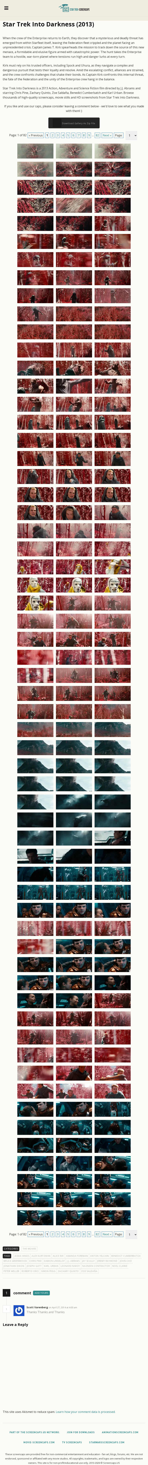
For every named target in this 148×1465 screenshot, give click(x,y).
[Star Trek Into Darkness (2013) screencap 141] (113, 990)
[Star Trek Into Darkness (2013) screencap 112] (35, 827)
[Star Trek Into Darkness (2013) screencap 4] (35, 176)
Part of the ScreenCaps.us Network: (35, 1432)
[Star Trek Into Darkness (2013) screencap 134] (74, 954)
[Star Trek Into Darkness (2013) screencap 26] (74, 303)
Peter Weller (11, 1271)
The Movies (29, 1248)
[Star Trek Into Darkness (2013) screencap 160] (35, 1117)
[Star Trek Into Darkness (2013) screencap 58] (35, 502)
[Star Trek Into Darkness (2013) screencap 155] (74, 1080)
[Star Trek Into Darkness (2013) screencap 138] (113, 972)
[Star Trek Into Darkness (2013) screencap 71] (74, 574)
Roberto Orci (30, 1271)
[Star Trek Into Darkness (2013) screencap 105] (113, 773)
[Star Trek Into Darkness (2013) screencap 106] (35, 791)
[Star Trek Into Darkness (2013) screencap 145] (35, 1026)
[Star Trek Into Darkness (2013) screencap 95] (74, 719)
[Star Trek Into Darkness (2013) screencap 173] (74, 1189)
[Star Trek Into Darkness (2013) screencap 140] (74, 990)
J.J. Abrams (73, 1260)
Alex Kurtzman (41, 1255)
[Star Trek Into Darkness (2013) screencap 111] (113, 809)
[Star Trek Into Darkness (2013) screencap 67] (35, 556)
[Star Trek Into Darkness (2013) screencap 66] (113, 538)
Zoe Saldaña (89, 1271)
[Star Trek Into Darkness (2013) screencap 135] (113, 954)
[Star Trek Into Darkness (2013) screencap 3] (113, 158)
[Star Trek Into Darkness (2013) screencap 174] (113, 1189)
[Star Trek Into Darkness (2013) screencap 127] (35, 918)
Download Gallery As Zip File (78, 123)
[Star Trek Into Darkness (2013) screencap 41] (74, 393)
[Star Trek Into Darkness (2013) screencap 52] (35, 466)
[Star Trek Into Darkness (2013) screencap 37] (35, 375)
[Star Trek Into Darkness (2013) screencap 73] (35, 592)
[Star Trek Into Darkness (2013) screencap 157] (35, 1098)
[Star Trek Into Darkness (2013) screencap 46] (35, 429)
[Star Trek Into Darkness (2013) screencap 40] (35, 393)
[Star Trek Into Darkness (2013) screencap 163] (35, 1135)
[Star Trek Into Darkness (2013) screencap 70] (35, 574)
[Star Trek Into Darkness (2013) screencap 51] (113, 448)
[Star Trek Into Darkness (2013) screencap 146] (74, 1026)
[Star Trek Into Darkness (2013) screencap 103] (35, 773)
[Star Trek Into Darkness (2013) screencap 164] (74, 1135)
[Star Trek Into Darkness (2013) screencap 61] (35, 520)
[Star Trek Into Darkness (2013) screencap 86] (74, 665)
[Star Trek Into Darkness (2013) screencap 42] (113, 393)
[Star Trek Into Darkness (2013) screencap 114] (113, 827)
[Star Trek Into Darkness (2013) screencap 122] (74, 881)
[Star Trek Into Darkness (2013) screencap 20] (74, 267)
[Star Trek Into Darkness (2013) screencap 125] (74, 900)
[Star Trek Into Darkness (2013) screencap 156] (113, 1080)
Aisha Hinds (22, 1255)
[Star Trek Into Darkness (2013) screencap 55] (35, 484)
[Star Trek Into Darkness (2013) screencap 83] (74, 647)
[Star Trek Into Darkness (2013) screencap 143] (74, 1008)
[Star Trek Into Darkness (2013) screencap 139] (35, 990)
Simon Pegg (48, 1271)
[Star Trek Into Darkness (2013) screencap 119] (74, 863)
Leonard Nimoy (70, 1265)
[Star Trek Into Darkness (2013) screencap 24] (113, 285)
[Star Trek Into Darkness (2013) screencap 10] (35, 213)
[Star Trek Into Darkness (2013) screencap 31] (35, 339)
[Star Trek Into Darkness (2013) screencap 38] (74, 375)
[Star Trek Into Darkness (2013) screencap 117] (113, 845)
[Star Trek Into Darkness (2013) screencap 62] (74, 520)
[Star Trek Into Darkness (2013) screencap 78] (113, 610)
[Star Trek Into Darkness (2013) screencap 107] (74, 791)
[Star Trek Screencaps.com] (74, 8)
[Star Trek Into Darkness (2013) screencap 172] (35, 1189)
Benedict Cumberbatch (126, 1255)
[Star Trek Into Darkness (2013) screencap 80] (74, 628)
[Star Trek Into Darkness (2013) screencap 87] (113, 665)
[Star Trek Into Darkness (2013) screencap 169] (35, 1171)
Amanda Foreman (77, 1255)
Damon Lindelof (54, 1260)
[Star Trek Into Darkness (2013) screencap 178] (35, 1225)
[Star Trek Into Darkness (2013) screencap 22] (35, 285)
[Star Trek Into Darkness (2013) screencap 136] (35, 972)
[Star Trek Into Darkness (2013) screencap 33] (113, 339)
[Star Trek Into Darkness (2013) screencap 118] (35, 863)
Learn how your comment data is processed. (85, 1412)
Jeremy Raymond (107, 1260)
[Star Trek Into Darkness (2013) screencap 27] (113, 303)
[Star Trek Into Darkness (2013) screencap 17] (74, 249)
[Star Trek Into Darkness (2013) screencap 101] (74, 755)
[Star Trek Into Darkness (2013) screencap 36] (113, 357)
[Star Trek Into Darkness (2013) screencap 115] (35, 845)
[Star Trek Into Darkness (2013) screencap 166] (35, 1153)
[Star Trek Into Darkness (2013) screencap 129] (113, 918)
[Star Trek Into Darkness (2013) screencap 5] (74, 176)
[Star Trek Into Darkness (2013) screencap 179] (74, 1225)
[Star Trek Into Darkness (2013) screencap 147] (113, 1026)
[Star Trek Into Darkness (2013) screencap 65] (74, 538)
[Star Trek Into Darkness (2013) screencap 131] (74, 936)
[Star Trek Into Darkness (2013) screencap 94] (35, 719)
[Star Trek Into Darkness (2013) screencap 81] (113, 628)
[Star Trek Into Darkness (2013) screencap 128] (74, 918)
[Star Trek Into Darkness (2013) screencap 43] (35, 412)
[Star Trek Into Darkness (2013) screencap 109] (35, 809)
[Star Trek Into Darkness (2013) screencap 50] (74, 448)
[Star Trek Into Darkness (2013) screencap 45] (113, 412)
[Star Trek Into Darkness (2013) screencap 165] (113, 1135)
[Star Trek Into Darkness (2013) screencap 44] (74, 412)
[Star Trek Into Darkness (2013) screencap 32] (74, 339)
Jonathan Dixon (14, 1265)
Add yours (41, 1292)
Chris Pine (35, 1260)
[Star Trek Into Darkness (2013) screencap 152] (74, 1062)
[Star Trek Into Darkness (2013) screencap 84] (113, 647)
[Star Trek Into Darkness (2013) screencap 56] (74, 484)
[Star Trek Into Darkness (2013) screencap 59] (74, 502)
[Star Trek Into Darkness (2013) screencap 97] (35, 737)
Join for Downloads (81, 1432)
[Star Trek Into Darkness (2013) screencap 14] (74, 231)
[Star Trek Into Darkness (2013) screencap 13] (35, 231)
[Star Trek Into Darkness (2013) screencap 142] (35, 1008)
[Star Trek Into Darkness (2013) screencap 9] (113, 195)
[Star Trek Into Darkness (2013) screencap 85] (35, 665)
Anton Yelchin (99, 1255)
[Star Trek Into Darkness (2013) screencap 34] (35, 357)
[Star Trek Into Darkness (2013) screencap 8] (74, 195)
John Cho (126, 1260)
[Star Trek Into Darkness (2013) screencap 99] (113, 737)
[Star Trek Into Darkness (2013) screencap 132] (113, 936)
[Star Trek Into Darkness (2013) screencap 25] (35, 303)
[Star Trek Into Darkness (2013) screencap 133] (35, 954)
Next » (107, 135)
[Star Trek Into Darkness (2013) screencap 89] (74, 683)
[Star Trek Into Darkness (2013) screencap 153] (113, 1062)
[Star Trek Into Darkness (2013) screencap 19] (35, 267)
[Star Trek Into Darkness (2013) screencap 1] (35, 158)
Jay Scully (88, 1260)
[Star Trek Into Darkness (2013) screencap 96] (113, 719)
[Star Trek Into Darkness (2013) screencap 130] (35, 936)
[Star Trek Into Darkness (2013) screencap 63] (113, 520)
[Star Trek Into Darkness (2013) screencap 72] (113, 574)
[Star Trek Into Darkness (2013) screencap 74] (74, 592)
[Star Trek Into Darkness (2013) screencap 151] (35, 1062)
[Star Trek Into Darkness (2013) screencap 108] (113, 791)
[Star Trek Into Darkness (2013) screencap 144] (113, 1008)
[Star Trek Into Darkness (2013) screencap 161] (74, 1117)
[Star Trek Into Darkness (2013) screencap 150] (113, 1044)
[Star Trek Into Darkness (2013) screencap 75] (113, 592)
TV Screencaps (72, 1442)
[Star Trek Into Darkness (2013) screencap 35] (74, 357)
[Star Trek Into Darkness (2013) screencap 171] (113, 1171)
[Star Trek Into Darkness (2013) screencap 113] (74, 827)
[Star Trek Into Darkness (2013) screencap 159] (113, 1098)
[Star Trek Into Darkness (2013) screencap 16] (35, 249)
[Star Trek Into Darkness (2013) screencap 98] (74, 737)
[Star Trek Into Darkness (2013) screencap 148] (35, 1044)
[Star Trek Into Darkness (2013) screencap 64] (35, 538)
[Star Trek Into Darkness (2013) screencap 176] (74, 1207)
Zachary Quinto (68, 1271)
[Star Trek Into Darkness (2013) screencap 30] (113, 321)
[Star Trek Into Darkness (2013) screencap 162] (113, 1117)
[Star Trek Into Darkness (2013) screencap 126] (113, 900)
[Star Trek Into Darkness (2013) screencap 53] (74, 466)
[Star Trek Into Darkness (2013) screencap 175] (35, 1207)
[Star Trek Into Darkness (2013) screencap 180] (113, 1225)
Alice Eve (58, 1255)
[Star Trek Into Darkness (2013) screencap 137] (74, 972)
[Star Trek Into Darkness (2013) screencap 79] (35, 628)
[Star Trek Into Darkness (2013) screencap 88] (35, 683)
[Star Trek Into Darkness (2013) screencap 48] (113, 429)
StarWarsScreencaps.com (107, 1442)
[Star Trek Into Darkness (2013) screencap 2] (74, 158)
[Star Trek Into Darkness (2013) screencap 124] (35, 900)
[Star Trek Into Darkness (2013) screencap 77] (74, 610)
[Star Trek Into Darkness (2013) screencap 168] (113, 1153)
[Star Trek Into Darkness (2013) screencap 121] (35, 881)
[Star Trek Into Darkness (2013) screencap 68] (74, 556)
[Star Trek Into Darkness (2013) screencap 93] (113, 701)
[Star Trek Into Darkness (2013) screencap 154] (35, 1080)
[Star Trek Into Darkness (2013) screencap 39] (113, 375)
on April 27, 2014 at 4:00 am (63, 1307)
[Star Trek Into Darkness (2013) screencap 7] (35, 195)
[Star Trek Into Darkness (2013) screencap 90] (113, 683)
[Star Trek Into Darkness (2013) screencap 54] (113, 466)
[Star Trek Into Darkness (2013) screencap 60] (113, 502)
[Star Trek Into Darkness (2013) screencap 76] (35, 610)
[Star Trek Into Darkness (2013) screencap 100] (35, 755)
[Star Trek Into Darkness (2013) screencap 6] (113, 176)
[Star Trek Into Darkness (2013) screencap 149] (74, 1044)
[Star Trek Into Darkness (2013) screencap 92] (74, 701)
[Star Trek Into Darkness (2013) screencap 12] (113, 213)
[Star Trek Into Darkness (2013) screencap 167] (74, 1153)
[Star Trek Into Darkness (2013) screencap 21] (113, 267)
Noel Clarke (119, 1265)
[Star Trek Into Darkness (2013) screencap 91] (35, 701)
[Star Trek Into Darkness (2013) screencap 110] (74, 809)
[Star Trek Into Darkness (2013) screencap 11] (74, 213)
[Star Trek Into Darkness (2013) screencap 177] (113, 1207)
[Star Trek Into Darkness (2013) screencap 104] (74, 773)
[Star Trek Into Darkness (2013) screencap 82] (35, 647)
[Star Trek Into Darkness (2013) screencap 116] (74, 845)
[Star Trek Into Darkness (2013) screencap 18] (113, 249)
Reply (82, 1307)
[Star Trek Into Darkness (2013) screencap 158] (74, 1098)
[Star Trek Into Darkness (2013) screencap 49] (35, 448)
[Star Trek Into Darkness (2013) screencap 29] (74, 321)
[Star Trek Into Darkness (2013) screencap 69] (113, 556)
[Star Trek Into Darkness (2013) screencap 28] (35, 321)
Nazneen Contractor (96, 1265)
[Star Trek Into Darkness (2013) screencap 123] (113, 881)
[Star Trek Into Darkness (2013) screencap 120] (113, 863)
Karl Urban (51, 1265)
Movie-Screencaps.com (39, 1442)
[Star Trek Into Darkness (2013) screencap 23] (74, 285)
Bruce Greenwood (15, 1260)
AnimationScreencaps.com (120, 1432)
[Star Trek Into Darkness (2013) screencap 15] (113, 231)
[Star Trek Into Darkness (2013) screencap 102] (113, 755)
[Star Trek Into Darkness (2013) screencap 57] (113, 484)
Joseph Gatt (34, 1265)
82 (97, 135)
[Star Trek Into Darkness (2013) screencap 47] (74, 429)
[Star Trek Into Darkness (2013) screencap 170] (74, 1171)
